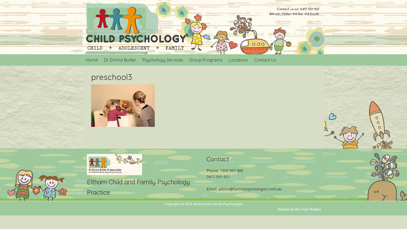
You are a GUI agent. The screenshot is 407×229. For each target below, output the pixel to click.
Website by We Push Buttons (299, 209)
